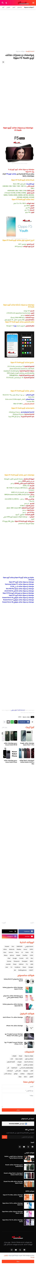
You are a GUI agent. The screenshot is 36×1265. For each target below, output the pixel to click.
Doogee (31, 967)
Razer (24, 967)
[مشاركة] (3, 62)
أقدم (4, 923)
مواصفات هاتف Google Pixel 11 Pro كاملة (27, 744)
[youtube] (24, 1147)
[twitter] (28, 1147)
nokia (26, 952)
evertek (8, 964)
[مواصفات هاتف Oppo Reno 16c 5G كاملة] (29, 1222)
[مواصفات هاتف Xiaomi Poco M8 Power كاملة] (29, 1184)
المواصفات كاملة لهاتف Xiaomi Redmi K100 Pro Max (26, 762)
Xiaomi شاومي (29, 946)
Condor (21, 958)
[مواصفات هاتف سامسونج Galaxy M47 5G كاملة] (29, 1006)
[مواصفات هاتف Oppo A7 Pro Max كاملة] (29, 1197)
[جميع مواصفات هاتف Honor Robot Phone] (9, 753)
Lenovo (11, 952)
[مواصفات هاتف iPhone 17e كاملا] (29, 1019)
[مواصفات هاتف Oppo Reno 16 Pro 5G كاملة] (29, 1205)
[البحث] (2, 3)
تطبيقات (14, 1056)
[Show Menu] (33, 2)
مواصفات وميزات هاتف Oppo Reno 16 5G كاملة (12, 1212)
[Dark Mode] (6, 2)
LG (22, 952)
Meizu (5, 955)
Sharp (14, 964)
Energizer (24, 961)
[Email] (8, 722)
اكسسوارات (30, 1073)
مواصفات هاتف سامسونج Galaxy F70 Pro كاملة (13, 988)
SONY (31, 955)
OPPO (19, 717)
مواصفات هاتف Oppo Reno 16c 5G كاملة (12, 1220)
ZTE (32, 952)
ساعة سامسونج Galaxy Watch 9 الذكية (13, 980)
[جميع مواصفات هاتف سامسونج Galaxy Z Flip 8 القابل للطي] (29, 998)
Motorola (11, 949)
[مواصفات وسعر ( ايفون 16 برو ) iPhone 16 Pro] (29, 1044)
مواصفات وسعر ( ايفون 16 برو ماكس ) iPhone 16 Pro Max (14, 1034)
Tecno (17, 952)
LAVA (31, 964)
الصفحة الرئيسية (30, 51)
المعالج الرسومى (28, 403)
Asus (5, 952)
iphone (12, 955)
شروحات (19, 1062)
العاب (31, 1070)
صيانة (20, 1076)
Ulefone (21, 964)
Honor (25, 949)
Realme (19, 949)
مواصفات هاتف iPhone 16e (14, 1025)
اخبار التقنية (14, 1068)
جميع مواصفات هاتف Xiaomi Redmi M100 (10, 744)
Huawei (7, 946)
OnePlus (25, 955)
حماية (25, 1076)
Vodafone (17, 967)
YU (11, 967)
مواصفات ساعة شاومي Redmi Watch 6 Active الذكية (14, 1157)
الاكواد (19, 1065)
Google (15, 958)
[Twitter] (16, 722)
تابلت (11, 1059)
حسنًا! (18, 1261)
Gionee (9, 961)
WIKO (31, 961)
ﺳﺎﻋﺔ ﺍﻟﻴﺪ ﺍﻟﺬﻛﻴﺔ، (28, 1062)
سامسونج (19, 7)
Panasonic (16, 961)
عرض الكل (4, 727)
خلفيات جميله (18, 1059)
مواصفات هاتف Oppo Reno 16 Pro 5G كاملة (12, 1204)
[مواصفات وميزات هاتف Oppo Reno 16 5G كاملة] (29, 1214)
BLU (32, 958)
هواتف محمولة (20, 51)
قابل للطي (18, 1070)
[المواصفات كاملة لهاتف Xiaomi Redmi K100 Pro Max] (26, 753)
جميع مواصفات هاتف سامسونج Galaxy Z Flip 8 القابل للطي (13, 996)
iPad (9, 958)
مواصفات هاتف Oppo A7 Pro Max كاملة (13, 1195)
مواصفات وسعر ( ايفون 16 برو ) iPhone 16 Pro (13, 1043)
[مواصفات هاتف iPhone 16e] (29, 1028)
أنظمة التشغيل (11, 1062)
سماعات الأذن (7, 1073)
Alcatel (18, 955)
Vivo (13, 946)
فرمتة (20, 1056)
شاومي (8, 7)
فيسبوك (25, 1070)
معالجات (22, 1073)
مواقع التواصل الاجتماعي (26, 1068)
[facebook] (32, 1147)
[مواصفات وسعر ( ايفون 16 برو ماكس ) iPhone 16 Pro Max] (29, 1036)
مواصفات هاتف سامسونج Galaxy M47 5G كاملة (13, 1005)
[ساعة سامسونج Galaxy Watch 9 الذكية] (29, 981)
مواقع (16, 1073)
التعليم (31, 1076)
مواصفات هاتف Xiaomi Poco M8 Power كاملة (13, 1182)
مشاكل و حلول (29, 1059)
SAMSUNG (19, 946)
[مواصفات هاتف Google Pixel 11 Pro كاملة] (26, 735)
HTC (27, 958)
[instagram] (19, 1147)
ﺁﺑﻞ (8, 1068)
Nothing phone (22, 970)
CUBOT (31, 970)
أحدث (31, 923)
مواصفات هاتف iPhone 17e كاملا (13, 1017)
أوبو (3, 7)
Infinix (5, 949)
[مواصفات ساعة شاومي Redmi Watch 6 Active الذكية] (29, 1159)
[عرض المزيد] (4, 722)
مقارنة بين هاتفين (28, 1065)
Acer (7, 967)
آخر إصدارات (10, 1070)
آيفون (13, 7)
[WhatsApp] (12, 722)
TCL (27, 964)
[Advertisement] (18, 30)
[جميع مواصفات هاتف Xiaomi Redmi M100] (9, 735)
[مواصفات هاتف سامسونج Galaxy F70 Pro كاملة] (29, 990)
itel (15, 970)
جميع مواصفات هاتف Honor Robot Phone (10, 761)
